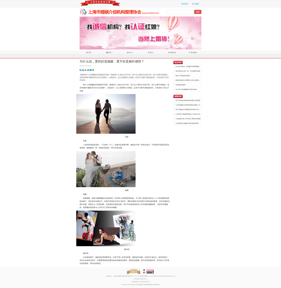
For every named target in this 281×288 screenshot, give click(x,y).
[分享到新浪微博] (85, 70)
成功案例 (193, 52)
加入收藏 (195, 4)
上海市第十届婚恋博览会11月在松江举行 (188, 114)
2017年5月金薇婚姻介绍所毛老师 (186, 89)
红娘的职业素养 (181, 85)
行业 (130, 52)
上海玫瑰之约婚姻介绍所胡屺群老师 (187, 123)
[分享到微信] (93, 70)
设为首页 (184, 4)
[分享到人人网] (91, 70)
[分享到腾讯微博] (88, 70)
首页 (89, 52)
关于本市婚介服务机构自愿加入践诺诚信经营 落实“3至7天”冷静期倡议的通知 (188, 100)
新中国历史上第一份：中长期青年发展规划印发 (188, 71)
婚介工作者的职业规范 (183, 76)
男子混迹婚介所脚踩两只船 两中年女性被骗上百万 (188, 109)
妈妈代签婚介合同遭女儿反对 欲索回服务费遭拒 (188, 80)
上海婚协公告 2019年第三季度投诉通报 (188, 119)
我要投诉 (172, 52)
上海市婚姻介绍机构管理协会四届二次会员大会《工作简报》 (188, 105)
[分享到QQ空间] (83, 70)
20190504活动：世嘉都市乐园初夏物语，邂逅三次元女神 (188, 66)
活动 (151, 52)
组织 (109, 52)
